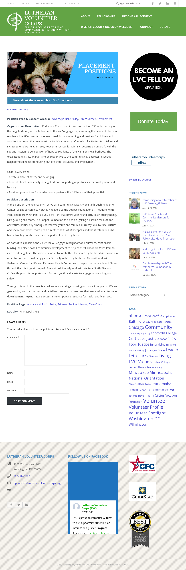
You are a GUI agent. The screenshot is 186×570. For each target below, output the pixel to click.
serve (169, 389)
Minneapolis (160, 372)
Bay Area (150, 321)
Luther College (161, 362)
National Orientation (146, 378)
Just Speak (159, 350)
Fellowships (106, 16)
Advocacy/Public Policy (65, 119)
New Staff (151, 384)
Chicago (136, 327)
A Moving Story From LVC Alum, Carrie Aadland (160, 251)
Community (158, 326)
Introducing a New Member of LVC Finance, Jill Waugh (159, 201)
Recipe (142, 390)
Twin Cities (95, 304)
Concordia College (164, 333)
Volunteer (155, 400)
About (10, 3)
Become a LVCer (45, 3)
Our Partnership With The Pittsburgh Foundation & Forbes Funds (157, 267)
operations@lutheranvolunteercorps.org (37, 483)
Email (10, 381)
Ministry (83, 304)
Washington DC (144, 418)
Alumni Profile (150, 316)
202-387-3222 (71, 3)
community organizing (139, 333)
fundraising (157, 344)
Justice (149, 350)
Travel (141, 395)
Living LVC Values (150, 358)
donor (163, 339)
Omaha (165, 383)
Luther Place (136, 367)
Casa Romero (164, 321)
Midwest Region (67, 304)
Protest (133, 390)
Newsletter (136, 384)
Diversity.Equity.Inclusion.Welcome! (107, 26)
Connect (146, 26)
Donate (25, 3)
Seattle (159, 390)
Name (10, 372)
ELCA (172, 338)
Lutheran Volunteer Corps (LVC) (94, 506)
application (169, 316)
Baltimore (137, 321)
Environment (104, 119)
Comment (13, 337)
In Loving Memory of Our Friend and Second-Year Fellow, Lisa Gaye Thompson (158, 235)
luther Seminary (153, 367)
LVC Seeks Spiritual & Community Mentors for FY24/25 (156, 217)
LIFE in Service (149, 356)
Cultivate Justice (144, 338)
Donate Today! (154, 121)
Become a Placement (137, 16)
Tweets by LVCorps (140, 179)
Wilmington (138, 424)
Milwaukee (139, 372)
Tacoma (133, 395)
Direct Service (88, 119)
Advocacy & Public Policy (41, 304)
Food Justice (139, 344)
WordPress (123, 564)
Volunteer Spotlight (147, 412)
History (140, 350)
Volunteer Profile (146, 407)
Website (11, 390)
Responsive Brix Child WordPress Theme (89, 564)
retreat (150, 390)
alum (133, 315)
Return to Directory (17, 109)
